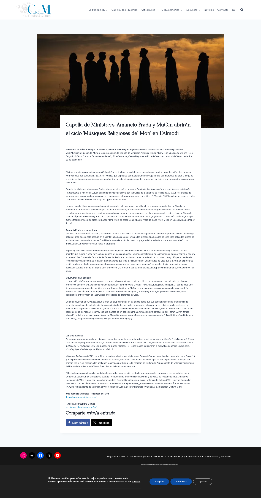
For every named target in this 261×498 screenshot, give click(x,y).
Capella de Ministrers (124, 10)
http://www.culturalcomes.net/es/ (81, 407)
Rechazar (181, 481)
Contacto (223, 10)
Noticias (209, 10)
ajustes (136, 481)
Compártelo (80, 422)
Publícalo (103, 422)
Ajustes (203, 481)
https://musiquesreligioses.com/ (81, 397)
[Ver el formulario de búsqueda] (242, 10)
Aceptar (159, 481)
